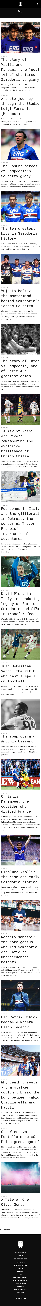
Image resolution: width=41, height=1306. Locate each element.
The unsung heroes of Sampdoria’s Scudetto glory (19, 170)
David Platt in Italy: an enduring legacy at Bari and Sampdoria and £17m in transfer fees (20, 603)
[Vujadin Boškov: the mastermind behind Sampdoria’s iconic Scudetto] (20, 269)
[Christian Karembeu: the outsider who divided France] (20, 774)
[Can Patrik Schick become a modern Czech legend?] (20, 995)
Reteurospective (20, 1290)
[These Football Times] (20, 4)
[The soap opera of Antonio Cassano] (20, 714)
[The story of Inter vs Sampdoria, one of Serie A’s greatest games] (20, 339)
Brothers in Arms (20, 1265)
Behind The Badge (20, 1259)
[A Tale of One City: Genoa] (20, 1177)
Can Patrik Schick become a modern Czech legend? (19, 1022)
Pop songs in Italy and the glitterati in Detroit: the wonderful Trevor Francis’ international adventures (20, 523)
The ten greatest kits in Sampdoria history (19, 233)
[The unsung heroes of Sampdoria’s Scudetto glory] (20, 144)
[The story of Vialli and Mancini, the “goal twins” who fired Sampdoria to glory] (20, 37)
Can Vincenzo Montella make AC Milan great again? (20, 1136)
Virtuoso (20, 1293)
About (20, 1256)
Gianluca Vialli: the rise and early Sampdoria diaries (20, 876)
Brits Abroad (20, 1262)
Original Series (20, 1283)
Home (20, 1274)
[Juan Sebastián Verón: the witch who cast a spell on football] (20, 644)
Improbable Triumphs (20, 1277)
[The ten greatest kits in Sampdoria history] (20, 206)
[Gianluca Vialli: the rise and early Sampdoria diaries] (20, 850)
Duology (20, 1271)
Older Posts (6, 1229)
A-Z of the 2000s (20, 1253)
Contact (20, 1268)
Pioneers (20, 1286)
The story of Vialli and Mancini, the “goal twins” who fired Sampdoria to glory (20, 69)
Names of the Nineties (20, 1280)
